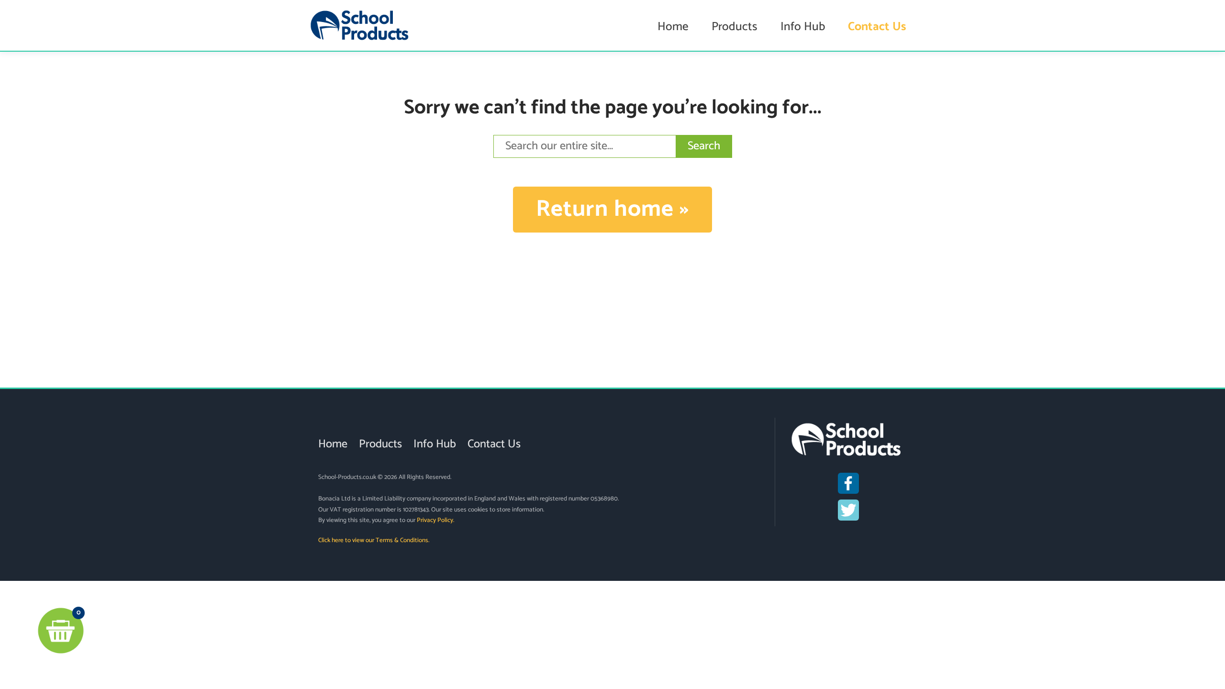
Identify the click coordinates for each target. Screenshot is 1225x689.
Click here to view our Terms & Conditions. (373, 540)
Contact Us (877, 27)
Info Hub (802, 27)
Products (734, 27)
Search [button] (704, 146)
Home (673, 27)
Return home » (612, 209)
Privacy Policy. (435, 520)
